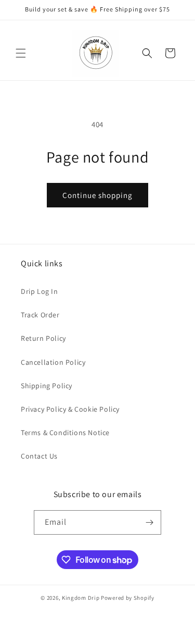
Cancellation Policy (53, 362)
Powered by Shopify (127, 597)
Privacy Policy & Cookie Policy (70, 409)
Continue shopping (97, 195)
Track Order (40, 314)
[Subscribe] (149, 522)
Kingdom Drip (80, 597)
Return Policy (43, 338)
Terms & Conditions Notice (65, 432)
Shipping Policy (46, 385)
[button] (20, 53)
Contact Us (39, 456)
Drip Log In (39, 291)
